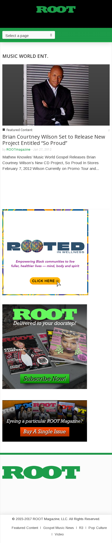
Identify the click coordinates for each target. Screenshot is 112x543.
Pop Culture (98, 528)
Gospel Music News (58, 528)
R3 (81, 528)
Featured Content (20, 130)
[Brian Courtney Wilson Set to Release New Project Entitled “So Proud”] (56, 94)
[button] (107, 34)
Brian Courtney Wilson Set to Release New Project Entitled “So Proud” (53, 139)
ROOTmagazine (18, 149)
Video (59, 534)
